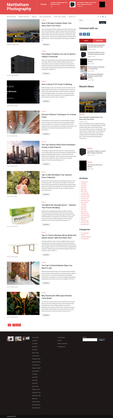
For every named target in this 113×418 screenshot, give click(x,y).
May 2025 (83, 208)
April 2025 (83, 209)
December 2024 (85, 215)
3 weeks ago (77, 6)
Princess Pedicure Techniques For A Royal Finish (96, 67)
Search (81, 20)
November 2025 (85, 196)
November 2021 (85, 224)
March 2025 (84, 211)
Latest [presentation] (86, 40)
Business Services (23, 16)
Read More (46, 44)
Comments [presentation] (99, 40)
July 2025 (83, 204)
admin (17, 44)
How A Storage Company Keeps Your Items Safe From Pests (96, 46)
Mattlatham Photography (19, 6)
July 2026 (83, 183)
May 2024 (83, 219)
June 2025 (84, 206)
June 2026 (84, 185)
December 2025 (85, 195)
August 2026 (84, 182)
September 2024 (85, 217)
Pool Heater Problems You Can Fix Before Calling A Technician (96, 53)
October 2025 (84, 198)
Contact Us (71, 16)
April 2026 (83, 189)
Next (18, 325)
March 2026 (84, 191)
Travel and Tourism (60, 16)
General (34, 16)
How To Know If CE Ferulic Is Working (57, 84)
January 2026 (84, 193)
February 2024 (85, 221)
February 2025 (85, 213)
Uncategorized (85, 238)
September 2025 (85, 200)
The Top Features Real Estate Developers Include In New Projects (95, 76)
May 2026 (83, 187)
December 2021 (85, 222)
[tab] (86, 41)
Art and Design (11, 16)
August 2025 (84, 202)
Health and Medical (45, 16)
